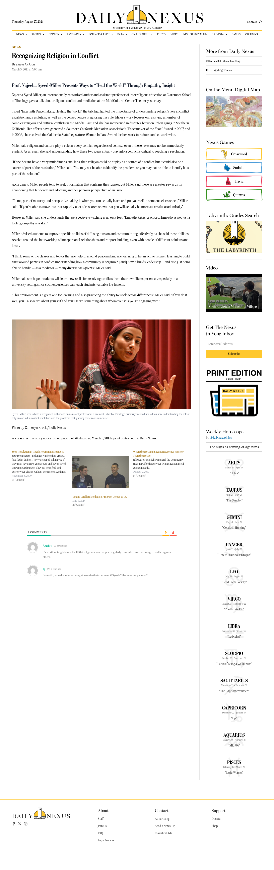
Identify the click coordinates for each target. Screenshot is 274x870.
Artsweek (74, 34)
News (20, 34)
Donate (216, 819)
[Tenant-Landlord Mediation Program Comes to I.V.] (100, 472)
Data (120, 34)
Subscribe (234, 354)
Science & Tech (99, 34)
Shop (215, 826)
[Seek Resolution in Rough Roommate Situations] (42, 466)
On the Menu (140, 34)
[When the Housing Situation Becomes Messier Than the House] (163, 464)
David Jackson (25, 64)
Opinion (54, 34)
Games (236, 34)
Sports (36, 34)
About (103, 810)
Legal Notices (106, 840)
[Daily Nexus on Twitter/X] (19, 824)
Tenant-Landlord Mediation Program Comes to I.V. (99, 496)
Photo (161, 34)
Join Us (102, 826)
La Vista (218, 34)
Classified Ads (163, 833)
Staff (101, 819)
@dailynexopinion (221, 437)
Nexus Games (220, 142)
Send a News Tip (165, 826)
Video (174, 34)
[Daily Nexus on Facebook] (13, 824)
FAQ (100, 833)
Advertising (162, 819)
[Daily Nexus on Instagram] (25, 824)
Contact (161, 810)
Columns (251, 34)
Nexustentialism (195, 34)
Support (218, 810)
